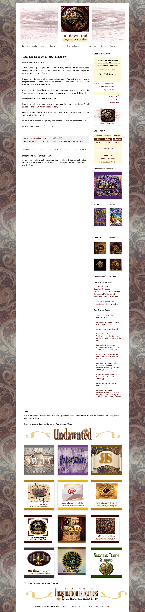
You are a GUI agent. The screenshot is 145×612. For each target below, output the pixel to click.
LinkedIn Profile (114, 103)
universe (82, 141)
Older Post (84, 150)
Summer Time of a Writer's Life (107, 329)
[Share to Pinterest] (61, 138)
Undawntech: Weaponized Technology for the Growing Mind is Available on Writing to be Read (108, 337)
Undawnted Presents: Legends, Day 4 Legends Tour (107, 323)
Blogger (107, 606)
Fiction (25, 46)
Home (56, 150)
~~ (61, 46)
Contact (113, 46)
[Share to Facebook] (59, 138)
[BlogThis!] (55, 138)
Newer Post (27, 150)
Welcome (93, 46)
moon (65, 141)
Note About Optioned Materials (106, 304)
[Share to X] (57, 138)
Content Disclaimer (101, 286)
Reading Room (73, 46)
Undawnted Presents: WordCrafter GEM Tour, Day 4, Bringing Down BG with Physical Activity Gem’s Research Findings (108, 393)
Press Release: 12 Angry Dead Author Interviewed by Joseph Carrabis (107, 356)
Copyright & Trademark (102, 289)
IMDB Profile (115, 99)
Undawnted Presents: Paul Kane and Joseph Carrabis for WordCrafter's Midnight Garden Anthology (108, 366)
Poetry (53, 46)
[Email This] (53, 138)
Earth (51, 141)
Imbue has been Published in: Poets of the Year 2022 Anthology (106, 376)
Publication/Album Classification (106, 297)
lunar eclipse (57, 141)
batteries (38, 141)
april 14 (31, 141)
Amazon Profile (114, 96)
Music (43, 46)
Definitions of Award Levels (104, 302)
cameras (45, 141)
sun (69, 141)
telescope (75, 141)
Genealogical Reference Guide (105, 294)
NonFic (35, 46)
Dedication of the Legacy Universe (107, 291)
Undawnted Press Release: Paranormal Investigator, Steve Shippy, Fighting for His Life (107, 347)
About (103, 46)
